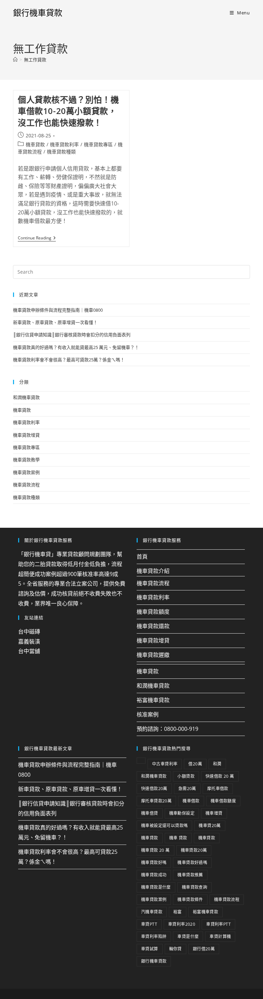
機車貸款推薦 (190, 875)
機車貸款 (35, 144)
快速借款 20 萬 (219, 776)
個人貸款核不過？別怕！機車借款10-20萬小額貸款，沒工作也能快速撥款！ (68, 111)
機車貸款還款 (153, 626)
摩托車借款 (217, 788)
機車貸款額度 (153, 611)
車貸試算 (149, 949)
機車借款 (191, 801)
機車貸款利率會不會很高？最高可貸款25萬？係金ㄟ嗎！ (69, 360)
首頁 (142, 556)
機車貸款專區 (98, 144)
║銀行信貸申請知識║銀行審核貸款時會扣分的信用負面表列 (71, 335)
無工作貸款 (35, 60)
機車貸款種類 (61, 151)
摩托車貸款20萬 (156, 801)
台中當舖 (29, 651)
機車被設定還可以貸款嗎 (164, 825)
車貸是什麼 (188, 936)
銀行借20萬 (204, 949)
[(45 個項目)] (141, 761)
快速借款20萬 (154, 788)
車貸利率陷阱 (153, 936)
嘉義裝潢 (29, 641)
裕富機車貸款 (153, 700)
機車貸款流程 (26, 485)
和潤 (217, 764)
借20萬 (195, 764)
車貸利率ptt (218, 924)
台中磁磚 (29, 631)
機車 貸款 (178, 838)
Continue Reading (37, 238)
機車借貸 (149, 813)
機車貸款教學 (26, 460)
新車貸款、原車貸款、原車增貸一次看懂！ (55, 322)
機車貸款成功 (153, 875)
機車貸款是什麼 (156, 887)
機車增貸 (214, 813)
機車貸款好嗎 (153, 862)
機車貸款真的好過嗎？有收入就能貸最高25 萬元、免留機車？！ (76, 347)
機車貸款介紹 (153, 571)
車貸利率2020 (181, 924)
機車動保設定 (182, 813)
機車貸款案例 (26, 472)
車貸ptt (149, 924)
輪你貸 (175, 949)
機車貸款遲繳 (153, 655)
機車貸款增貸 (26, 435)
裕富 (177, 912)
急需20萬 (187, 788)
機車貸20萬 (210, 825)
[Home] (15, 60)
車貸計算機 (220, 936)
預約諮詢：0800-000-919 (167, 729)
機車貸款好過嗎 (192, 862)
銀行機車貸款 (37, 12)
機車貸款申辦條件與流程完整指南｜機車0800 (58, 310)
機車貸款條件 (190, 899)
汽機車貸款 (151, 912)
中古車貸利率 (164, 764)
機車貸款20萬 (194, 850)
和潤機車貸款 (26, 397)
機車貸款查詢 (194, 887)
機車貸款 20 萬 (155, 850)
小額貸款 (186, 776)
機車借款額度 (223, 801)
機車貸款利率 (64, 144)
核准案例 (148, 714)
